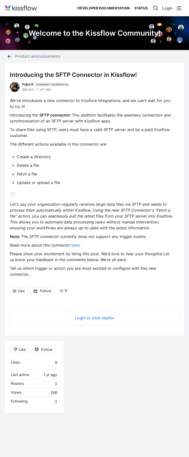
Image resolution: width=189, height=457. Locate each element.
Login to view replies (94, 318)
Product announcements (37, 56)
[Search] (155, 8)
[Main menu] (178, 8)
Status (141, 8)
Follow (45, 290)
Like (21, 290)
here (74, 245)
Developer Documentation (104, 8)
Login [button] (167, 8)
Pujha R (45, 84)
